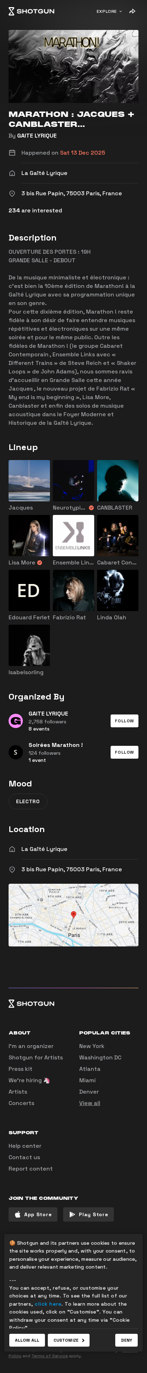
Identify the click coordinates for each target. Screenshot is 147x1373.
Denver (89, 1091)
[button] (124, 720)
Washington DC (100, 1057)
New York (92, 1046)
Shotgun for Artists (36, 1057)
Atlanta (90, 1069)
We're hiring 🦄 (29, 1080)
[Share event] (132, 11)
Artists (18, 1091)
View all (89, 1103)
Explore (107, 11)
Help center (25, 1146)
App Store (38, 1214)
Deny (126, 1340)
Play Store (93, 1214)
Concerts (21, 1103)
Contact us (24, 1157)
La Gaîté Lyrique (44, 849)
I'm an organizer (31, 1046)
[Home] (31, 11)
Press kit (20, 1069)
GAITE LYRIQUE (37, 135)
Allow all (27, 1340)
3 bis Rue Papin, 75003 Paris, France (71, 869)
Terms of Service (49, 1356)
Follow (124, 721)
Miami (87, 1080)
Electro (28, 801)
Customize (66, 1340)
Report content (31, 1168)
